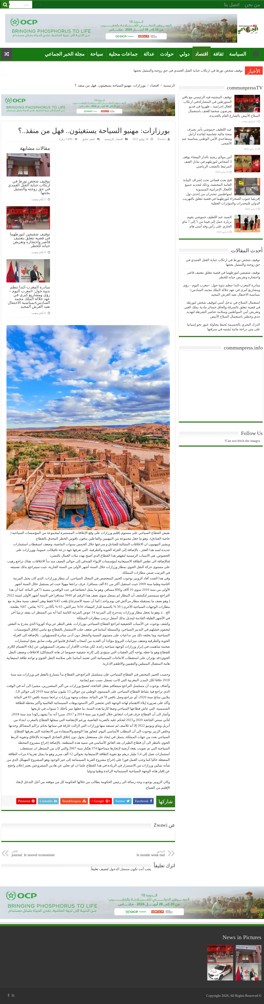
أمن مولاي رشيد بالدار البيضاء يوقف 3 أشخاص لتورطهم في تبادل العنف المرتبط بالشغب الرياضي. (207, 161)
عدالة (149, 54)
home (256, 53)
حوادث (167, 54)
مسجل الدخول (119, 869)
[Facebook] (35, 5)
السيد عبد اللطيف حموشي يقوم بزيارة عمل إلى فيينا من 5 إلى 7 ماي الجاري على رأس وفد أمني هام (207, 221)
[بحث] (5, 5)
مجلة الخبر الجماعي (65, 54)
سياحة (96, 54)
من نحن (252, 4)
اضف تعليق (88, 139)
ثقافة (218, 54)
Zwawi (162, 139)
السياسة (237, 54)
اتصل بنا (232, 4)
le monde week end (151, 853)
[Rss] (40, 5)
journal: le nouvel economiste (33, 853)
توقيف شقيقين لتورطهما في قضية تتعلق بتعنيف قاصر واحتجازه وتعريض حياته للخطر (30, 240)
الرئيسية (169, 85)
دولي (184, 54)
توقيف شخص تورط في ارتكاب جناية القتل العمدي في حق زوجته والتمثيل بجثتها (188, 70)
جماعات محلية (123, 54)
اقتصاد (201, 54)
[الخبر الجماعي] (248, 28)
